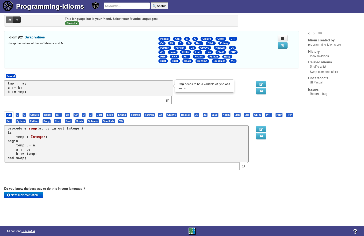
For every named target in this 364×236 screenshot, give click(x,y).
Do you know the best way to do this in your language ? (44, 188)
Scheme (202, 61)
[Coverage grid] (192, 230)
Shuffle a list (318, 66)
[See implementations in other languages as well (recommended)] (9, 19)
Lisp (197, 52)
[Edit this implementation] (261, 129)
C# (162, 43)
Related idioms (320, 62)
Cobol (220, 39)
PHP (233, 52)
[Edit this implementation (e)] (261, 84)
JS (232, 47)
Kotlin (185, 52)
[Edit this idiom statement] (283, 45)
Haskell (220, 47)
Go (192, 47)
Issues (313, 89)
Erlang (224, 43)
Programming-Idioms (50, 6)
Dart (198, 43)
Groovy (204, 47)
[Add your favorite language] (17, 19)
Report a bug (318, 93)
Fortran (164, 47)
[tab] (9, 114)
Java (173, 52)
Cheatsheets (318, 77)
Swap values (35, 37)
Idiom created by (321, 40)
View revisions (319, 56)
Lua (209, 52)
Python (199, 56)
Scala (187, 61)
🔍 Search (159, 6)
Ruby (227, 56)
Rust (163, 61)
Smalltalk (219, 61)
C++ (233, 39)
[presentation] (9, 114)
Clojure (206, 39)
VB (233, 61)
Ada (177, 39)
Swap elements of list (324, 72)
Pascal (164, 39)
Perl (185, 56)
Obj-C (220, 52)
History (314, 51)
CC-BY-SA (28, 231)
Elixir (211, 43)
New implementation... (25, 195)
